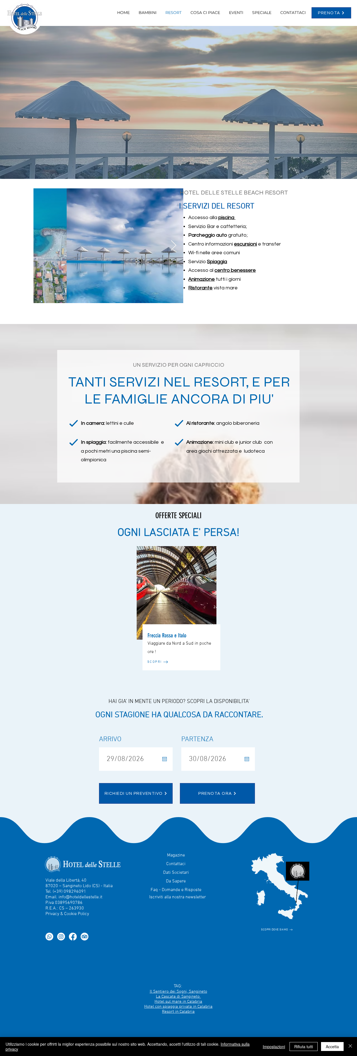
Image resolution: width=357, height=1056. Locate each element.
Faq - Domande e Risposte (176, 890)
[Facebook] (73, 936)
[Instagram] (61, 936)
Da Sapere (176, 881)
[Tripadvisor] (84, 936)
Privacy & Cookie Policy (67, 914)
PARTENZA (197, 739)
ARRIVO (110, 739)
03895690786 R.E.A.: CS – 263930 (64, 905)
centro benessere (235, 270)
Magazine (176, 855)
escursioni (245, 244)
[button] (262, 13)
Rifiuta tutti (303, 1046)
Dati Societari (176, 872)
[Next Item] (173, 245)
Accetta (332, 1046)
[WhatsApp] (49, 936)
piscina (226, 217)
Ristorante (200, 288)
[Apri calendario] (164, 759)
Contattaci (175, 864)
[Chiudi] (350, 1046)
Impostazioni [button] (274, 1046)
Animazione (201, 279)
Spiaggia (217, 261)
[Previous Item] (43, 245)
